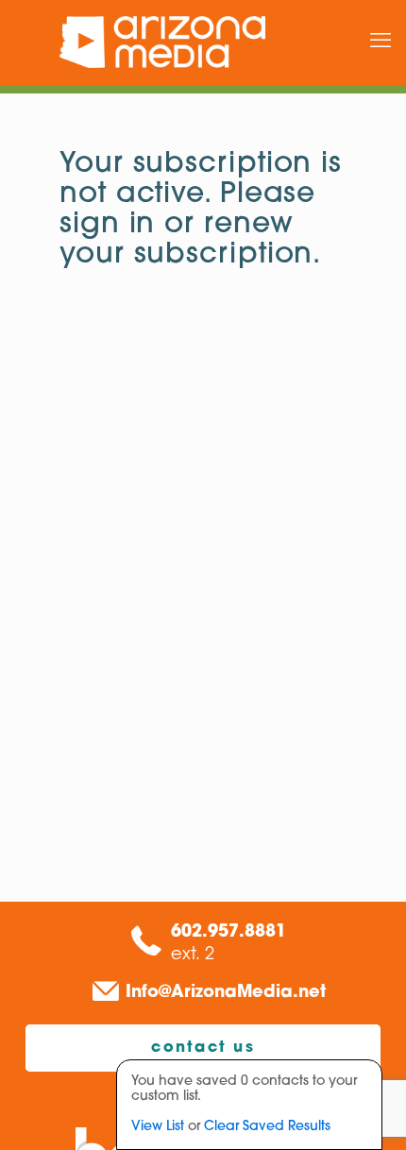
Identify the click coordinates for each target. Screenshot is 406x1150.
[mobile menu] (380, 42)
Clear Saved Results (267, 1127)
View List (157, 1127)
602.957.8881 (228, 932)
